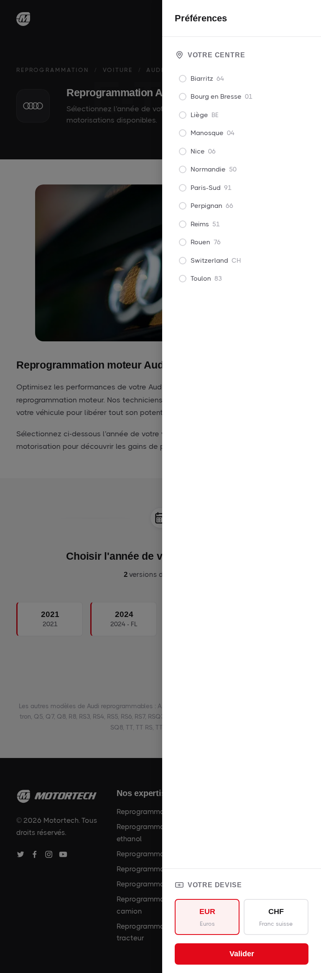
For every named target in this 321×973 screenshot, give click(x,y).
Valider (241, 954)
